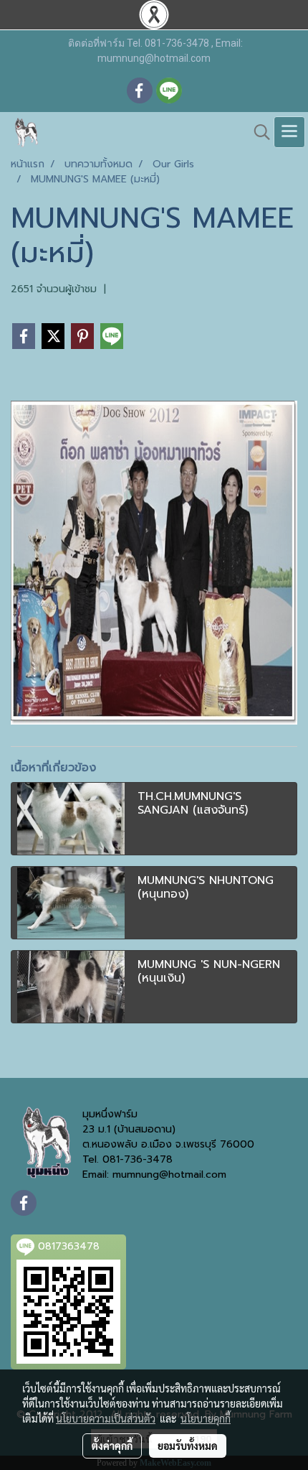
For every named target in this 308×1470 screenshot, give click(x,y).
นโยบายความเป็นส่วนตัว (105, 1418)
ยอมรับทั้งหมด (188, 1445)
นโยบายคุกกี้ (206, 1418)
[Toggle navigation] (289, 132)
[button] (257, 132)
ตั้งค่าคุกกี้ (112, 1445)
